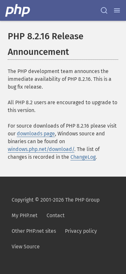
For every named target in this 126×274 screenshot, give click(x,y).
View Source (26, 246)
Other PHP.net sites (34, 231)
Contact (56, 215)
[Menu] (116, 10)
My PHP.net (24, 215)
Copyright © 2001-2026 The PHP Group (56, 200)
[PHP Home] (18, 10)
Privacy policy (81, 231)
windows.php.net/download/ (41, 149)
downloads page (36, 134)
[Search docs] (104, 10)
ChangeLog (83, 157)
